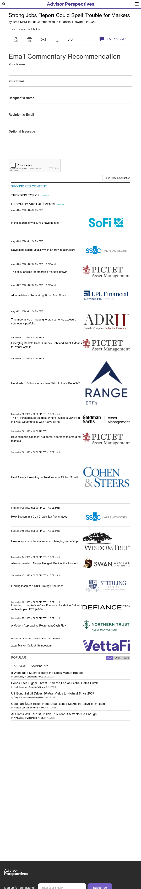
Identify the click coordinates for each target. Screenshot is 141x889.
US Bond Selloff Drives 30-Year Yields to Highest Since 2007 (52, 693)
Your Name (17, 64)
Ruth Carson (20, 686)
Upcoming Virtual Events (33, 204)
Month (118, 658)
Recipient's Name (21, 98)
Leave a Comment (116, 39)
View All (45, 195)
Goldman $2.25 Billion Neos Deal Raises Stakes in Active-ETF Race (58, 703)
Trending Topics (25, 195)
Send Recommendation (117, 178)
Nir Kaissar (19, 717)
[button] (16, 39)
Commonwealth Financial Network (60, 21)
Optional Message (22, 131)
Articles (20, 665)
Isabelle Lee (19, 707)
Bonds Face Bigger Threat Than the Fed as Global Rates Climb (54, 683)
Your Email (17, 81)
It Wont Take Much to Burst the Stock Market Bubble (47, 672)
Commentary (39, 665)
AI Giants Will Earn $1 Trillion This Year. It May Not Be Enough (54, 714)
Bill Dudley (19, 676)
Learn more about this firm (25, 29)
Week (109, 658)
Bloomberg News (35, 676)
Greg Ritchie (20, 697)
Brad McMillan (22, 21)
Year (126, 658)
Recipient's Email (21, 114)
